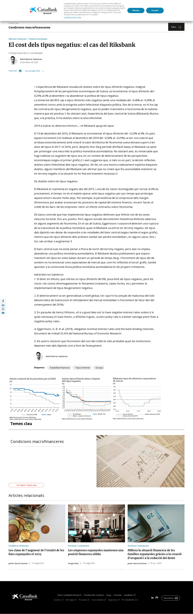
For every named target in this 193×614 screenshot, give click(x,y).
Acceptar (154, 10)
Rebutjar (135, 10)
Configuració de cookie (72, 17)
